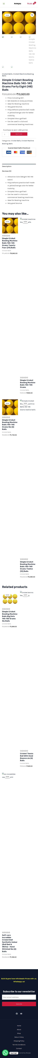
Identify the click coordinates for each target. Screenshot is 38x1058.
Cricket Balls (7, 74)
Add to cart (19, 134)
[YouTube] (21, 1014)
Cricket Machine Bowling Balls (18, 75)
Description (7, 166)
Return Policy (19, 1037)
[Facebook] (17, 1014)
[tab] (19, 166)
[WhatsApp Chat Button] (5, 1053)
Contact (19, 1048)
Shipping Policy (19, 1041)
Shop (19, 1033)
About (19, 1029)
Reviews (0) (6, 171)
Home (19, 1026)
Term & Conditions (19, 1045)
